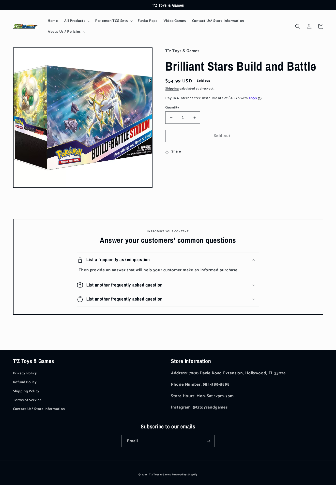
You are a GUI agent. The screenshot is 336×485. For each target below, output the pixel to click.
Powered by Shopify (185, 474)
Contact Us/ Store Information (39, 409)
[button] (76, 20)
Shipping (172, 88)
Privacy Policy (25, 373)
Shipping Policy (26, 391)
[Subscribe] (208, 441)
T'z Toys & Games (160, 474)
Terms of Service (27, 400)
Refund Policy (25, 382)
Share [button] (176, 151)
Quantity (172, 107)
